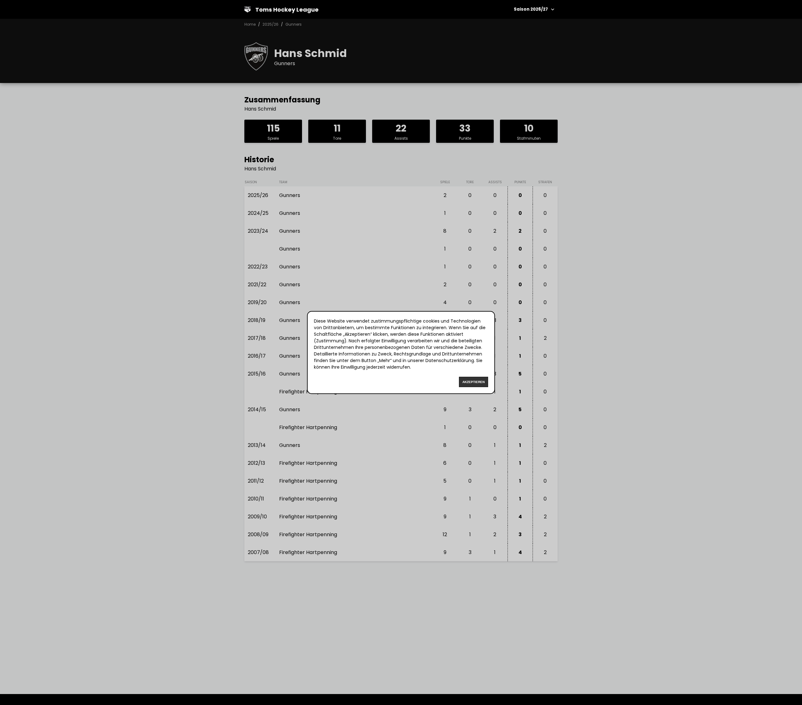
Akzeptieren (473, 382)
